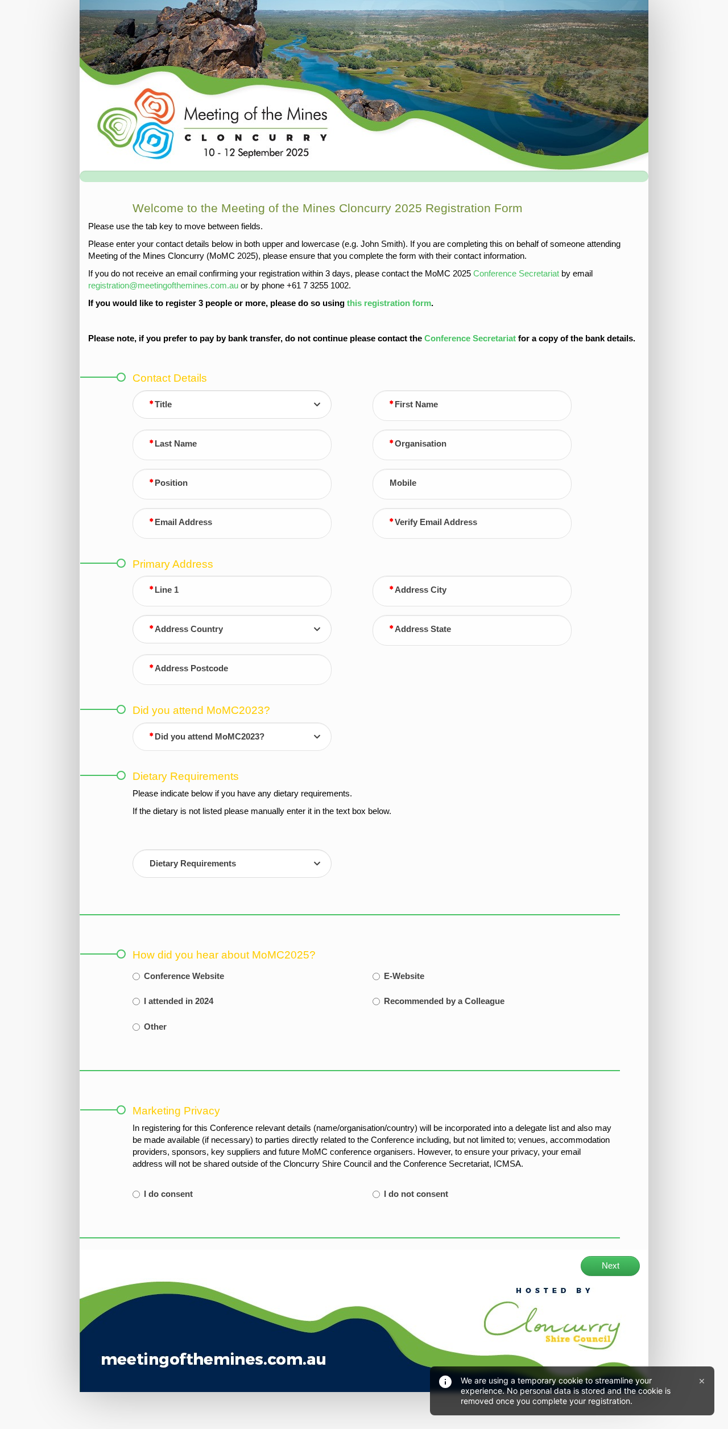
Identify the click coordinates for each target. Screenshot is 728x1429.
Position (171, 483)
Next (610, 1265)
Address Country (189, 629)
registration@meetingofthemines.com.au (163, 285)
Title (163, 404)
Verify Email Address (436, 522)
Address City (420, 589)
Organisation (420, 443)
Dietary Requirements (193, 863)
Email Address (183, 522)
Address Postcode (191, 668)
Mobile (403, 483)
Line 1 (167, 589)
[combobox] (232, 404)
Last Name (176, 443)
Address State (423, 629)
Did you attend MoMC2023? (209, 736)
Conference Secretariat (516, 273)
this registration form (389, 303)
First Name (416, 404)
